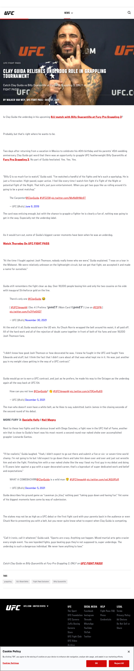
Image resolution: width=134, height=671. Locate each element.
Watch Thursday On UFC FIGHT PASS (26, 243)
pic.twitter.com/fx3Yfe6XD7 (26, 311)
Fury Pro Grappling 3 (16, 159)
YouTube (88, 628)
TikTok (87, 632)
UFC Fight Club (75, 636)
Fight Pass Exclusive (41, 582)
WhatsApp (88, 623)
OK (96, 663)
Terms (119, 611)
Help (102, 606)
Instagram (89, 615)
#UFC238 (45, 198)
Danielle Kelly (31, 420)
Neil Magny (49, 420)
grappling (8, 582)
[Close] (128, 651)
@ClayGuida (32, 198)
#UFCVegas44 (19, 307)
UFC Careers (73, 619)
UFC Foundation (75, 615)
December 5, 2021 (35, 400)
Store (70, 632)
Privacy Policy (123, 615)
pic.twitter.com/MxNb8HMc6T (68, 198)
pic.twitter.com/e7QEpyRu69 (86, 391)
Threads (88, 619)
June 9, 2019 (32, 206)
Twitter (87, 636)
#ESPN (97, 307)
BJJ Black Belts (22, 582)
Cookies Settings (11, 663)
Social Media (90, 606)
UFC (69, 606)
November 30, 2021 (36, 320)
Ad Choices (122, 619)
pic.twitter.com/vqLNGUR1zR (103, 479)
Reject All (119, 663)
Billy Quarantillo (60, 582)
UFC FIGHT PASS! (92, 563)
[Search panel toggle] (129, 13)
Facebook (88, 611)
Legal (119, 606)
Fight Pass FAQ (107, 611)
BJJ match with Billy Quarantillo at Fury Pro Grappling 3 (86, 117)
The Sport (72, 611)
